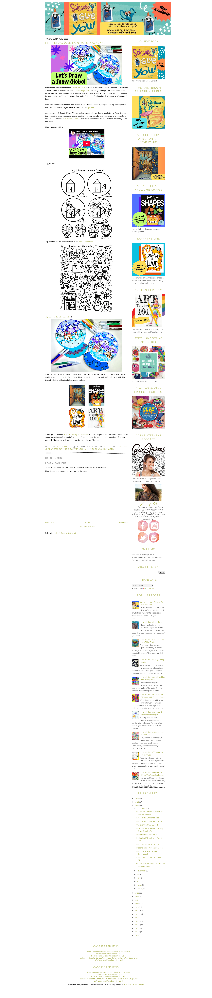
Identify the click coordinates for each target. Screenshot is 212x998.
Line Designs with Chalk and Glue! (108, 954)
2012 (137, 932)
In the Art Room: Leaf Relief (151, 622)
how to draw (93, 449)
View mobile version (87, 526)
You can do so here (71, 119)
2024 (137, 805)
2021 (137, 900)
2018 (137, 911)
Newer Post (50, 523)
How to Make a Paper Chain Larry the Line (108, 956)
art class (122, 447)
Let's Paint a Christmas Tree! (147, 818)
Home (87, 523)
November (141, 871)
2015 (137, 921)
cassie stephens (61, 449)
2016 (137, 918)
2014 (137, 925)
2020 (137, 903)
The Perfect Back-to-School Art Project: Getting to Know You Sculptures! (108, 958)
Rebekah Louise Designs (134, 985)
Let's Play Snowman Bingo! (147, 844)
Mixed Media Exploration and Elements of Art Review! (108, 952)
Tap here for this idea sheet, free (58, 317)
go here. (91, 107)
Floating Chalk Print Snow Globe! (149, 848)
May (139, 878)
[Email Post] (74, 447)
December (141, 809)
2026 (137, 798)
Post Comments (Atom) (66, 533)
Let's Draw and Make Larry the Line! (108, 960)
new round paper (78, 88)
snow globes (107, 449)
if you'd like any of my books (76, 434)
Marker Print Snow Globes (146, 835)
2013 (137, 928)
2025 (137, 802)
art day (49, 449)
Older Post (123, 523)
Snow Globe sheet (86, 242)
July (138, 874)
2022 (137, 896)
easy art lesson (78, 449)
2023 (137, 893)
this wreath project (81, 90)
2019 (137, 907)
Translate (150, 588)
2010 (137, 935)
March (139, 885)
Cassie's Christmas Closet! (147, 825)
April (139, 881)
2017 (137, 914)
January (140, 888)
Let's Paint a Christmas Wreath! (149, 821)
